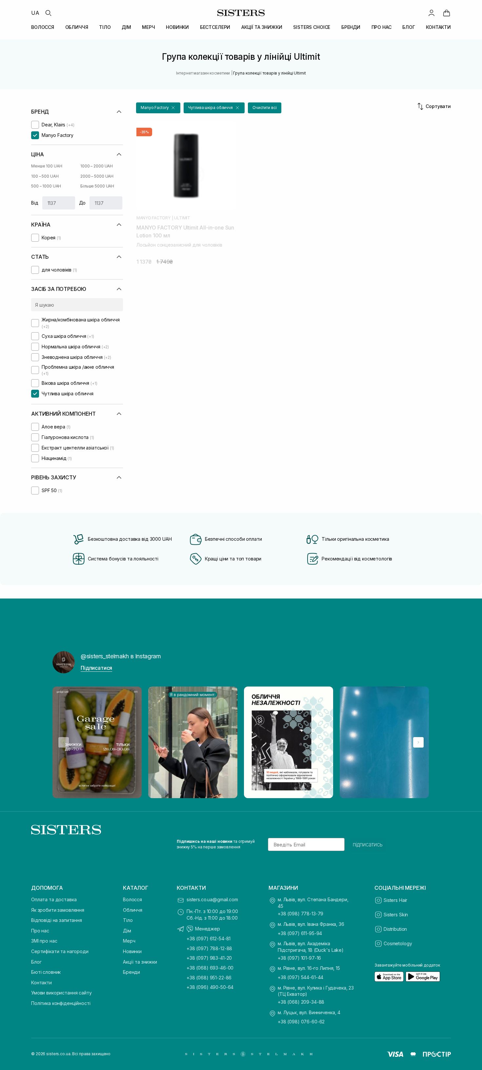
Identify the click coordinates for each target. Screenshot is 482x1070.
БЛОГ (408, 27)
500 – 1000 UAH (46, 186)
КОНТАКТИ (438, 27)
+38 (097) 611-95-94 (300, 933)
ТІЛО (104, 27)
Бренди (131, 972)
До (82, 203)
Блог (36, 962)
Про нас (40, 930)
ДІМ (126, 27)
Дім (127, 930)
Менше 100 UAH (46, 166)
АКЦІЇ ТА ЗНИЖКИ (261, 27)
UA (35, 13)
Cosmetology (398, 943)
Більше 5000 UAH (97, 186)
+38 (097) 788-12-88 (209, 948)
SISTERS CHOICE (311, 27)
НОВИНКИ (177, 27)
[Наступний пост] (418, 742)
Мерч (129, 941)
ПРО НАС (382, 27)
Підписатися (96, 668)
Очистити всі (264, 107)
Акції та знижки (140, 962)
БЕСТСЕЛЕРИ (215, 27)
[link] (446, 13)
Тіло (127, 920)
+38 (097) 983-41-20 (209, 958)
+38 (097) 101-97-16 (299, 958)
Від (34, 203)
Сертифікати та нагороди (60, 951)
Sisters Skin (396, 914)
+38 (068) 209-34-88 (301, 1002)
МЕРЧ (148, 27)
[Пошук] (48, 13)
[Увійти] (431, 13)
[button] (158, 107)
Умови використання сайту (61, 992)
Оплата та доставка (53, 899)
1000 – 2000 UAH (96, 166)
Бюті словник (46, 972)
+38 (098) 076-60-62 (301, 1021)
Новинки (132, 951)
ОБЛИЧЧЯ (76, 27)
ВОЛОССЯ (42, 27)
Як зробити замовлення (57, 910)
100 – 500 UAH (44, 176)
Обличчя (132, 910)
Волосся (132, 899)
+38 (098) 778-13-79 (300, 913)
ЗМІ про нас (44, 941)
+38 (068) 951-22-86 (209, 977)
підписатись (368, 844)
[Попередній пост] (63, 742)
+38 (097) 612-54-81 (209, 938)
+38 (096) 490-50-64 (210, 987)
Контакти (41, 982)
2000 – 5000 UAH (96, 176)
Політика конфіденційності (60, 1003)
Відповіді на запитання (56, 920)
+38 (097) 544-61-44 (300, 977)
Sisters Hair (395, 900)
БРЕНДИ (350, 27)
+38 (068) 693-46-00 (210, 968)
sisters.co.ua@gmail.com (212, 899)
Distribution (395, 929)
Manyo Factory (153, 218)
